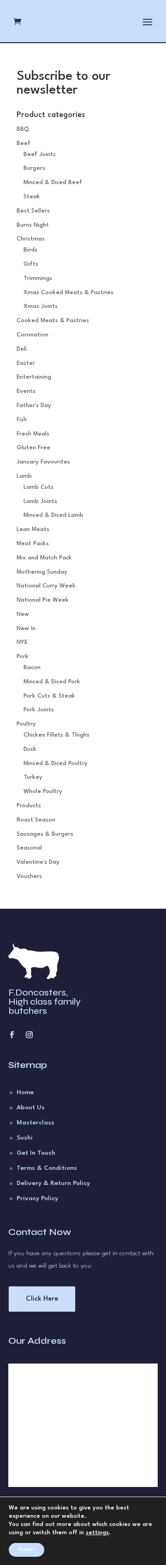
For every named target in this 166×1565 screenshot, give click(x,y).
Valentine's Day (38, 862)
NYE (22, 642)
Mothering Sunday (42, 572)
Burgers (34, 168)
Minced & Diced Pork (52, 682)
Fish (22, 420)
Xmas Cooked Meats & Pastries (68, 293)
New (23, 614)
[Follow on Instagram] (29, 1035)
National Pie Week (43, 600)
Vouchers (29, 876)
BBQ (23, 129)
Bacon (32, 668)
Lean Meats (33, 529)
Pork (23, 657)
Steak (32, 197)
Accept (26, 1549)
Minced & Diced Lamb (53, 515)
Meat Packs (33, 544)
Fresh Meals (33, 434)
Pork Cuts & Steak (49, 696)
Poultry (26, 724)
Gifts (31, 264)
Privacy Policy (37, 1198)
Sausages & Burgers (45, 834)
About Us (31, 1107)
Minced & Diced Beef (53, 182)
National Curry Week (46, 586)
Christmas (31, 239)
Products (29, 806)
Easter (26, 363)
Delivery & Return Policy (53, 1183)
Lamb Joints (40, 501)
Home (25, 1092)
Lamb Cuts (38, 487)
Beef (23, 143)
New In (26, 629)
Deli (22, 349)
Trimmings (38, 278)
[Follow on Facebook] (11, 1035)
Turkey (33, 777)
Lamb (24, 476)
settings (97, 1533)
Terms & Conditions (47, 1168)
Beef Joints (40, 154)
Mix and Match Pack (44, 558)
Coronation (32, 335)
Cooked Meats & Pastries (53, 321)
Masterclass (35, 1122)
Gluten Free (33, 448)
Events (26, 391)
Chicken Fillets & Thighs (56, 735)
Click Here (42, 1299)
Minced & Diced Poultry (56, 763)
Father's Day (34, 405)
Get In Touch (36, 1153)
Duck (30, 749)
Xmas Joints (41, 306)
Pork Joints (39, 710)
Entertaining (34, 377)
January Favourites (43, 462)
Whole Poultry (43, 791)
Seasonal (29, 848)
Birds (30, 250)
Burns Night (33, 225)
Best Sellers (33, 211)
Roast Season (36, 820)
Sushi (25, 1138)
